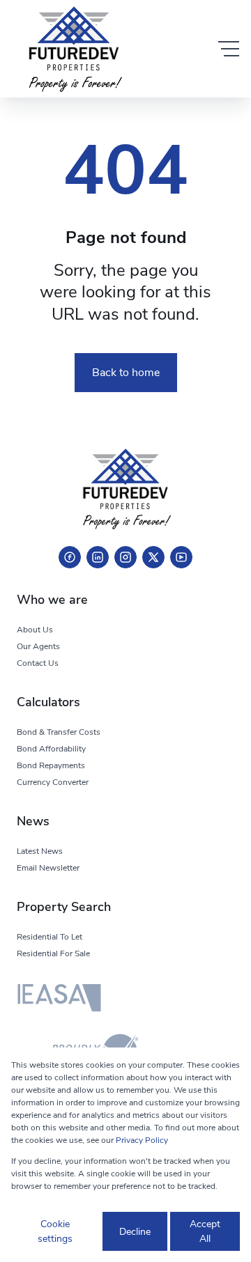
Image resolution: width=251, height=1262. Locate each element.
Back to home (126, 372)
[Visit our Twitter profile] (153, 557)
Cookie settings (55, 1231)
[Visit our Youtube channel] (181, 557)
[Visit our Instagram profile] (125, 557)
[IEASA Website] (59, 1000)
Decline (135, 1231)
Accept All (205, 1231)
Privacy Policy (142, 1140)
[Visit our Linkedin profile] (97, 557)
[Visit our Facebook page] (70, 557)
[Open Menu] (229, 49)
